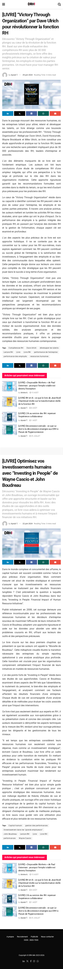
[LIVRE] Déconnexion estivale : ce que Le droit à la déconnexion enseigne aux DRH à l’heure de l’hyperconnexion (38, 429)
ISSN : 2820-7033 (31, 940)
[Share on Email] (55, 113)
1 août (34, 420)
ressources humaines (39, 356)
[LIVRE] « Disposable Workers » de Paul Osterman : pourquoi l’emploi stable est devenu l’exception (36, 385)
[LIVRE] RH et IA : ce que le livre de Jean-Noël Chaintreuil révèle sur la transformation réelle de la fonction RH (39, 401)
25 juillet (35, 436)
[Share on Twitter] (19, 113)
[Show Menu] (3, 4)
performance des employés (15, 356)
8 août (34, 408)
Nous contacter (47, 937)
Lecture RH (8, 352)
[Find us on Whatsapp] (38, 961)
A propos (10, 937)
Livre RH (27, 352)
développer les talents (49, 348)
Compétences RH (16, 348)
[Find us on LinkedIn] (24, 961)
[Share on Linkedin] (7, 113)
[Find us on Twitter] (27, 961)
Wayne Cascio (25, 838)
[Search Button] (59, 4)
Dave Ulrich (31, 348)
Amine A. (24, 393)
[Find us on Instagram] (34, 961)
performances (10, 838)
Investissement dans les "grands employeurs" (23, 830)
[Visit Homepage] (31, 4)
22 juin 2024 (28, 523)
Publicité (34, 937)
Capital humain (15, 826)
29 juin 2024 (28, 75)
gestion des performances (36, 826)
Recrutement (22, 937)
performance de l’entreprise (46, 352)
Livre (18, 352)
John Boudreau (10, 834)
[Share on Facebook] (31, 113)
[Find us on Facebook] (31, 961)
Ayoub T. (14, 75)
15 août (35, 393)
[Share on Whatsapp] (43, 113)
